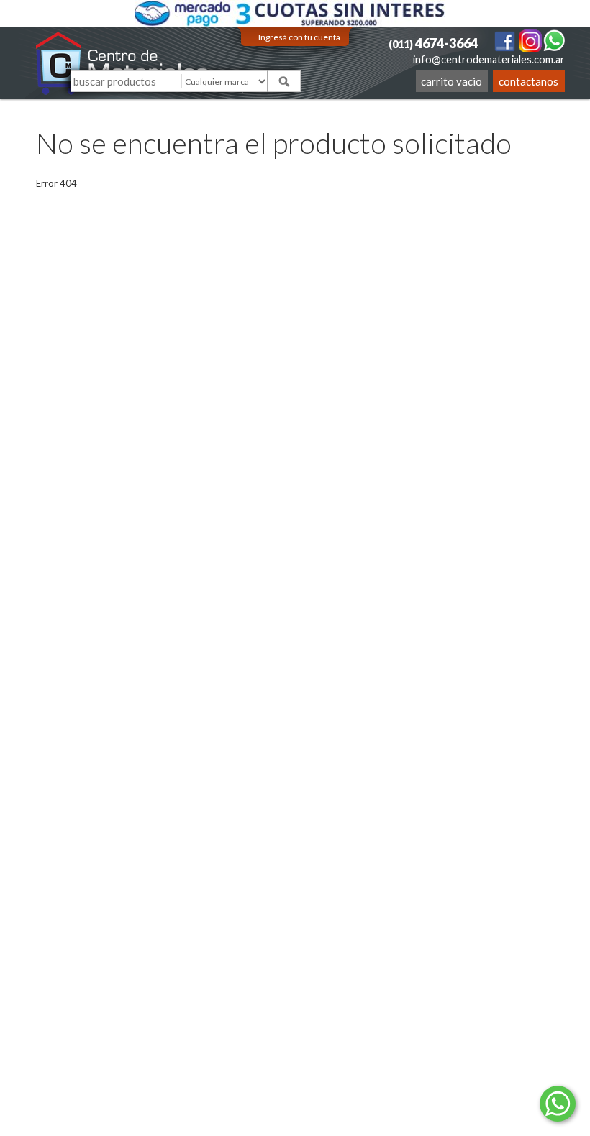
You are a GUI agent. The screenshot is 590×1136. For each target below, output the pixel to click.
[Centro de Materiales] (122, 63)
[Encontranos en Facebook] (505, 40)
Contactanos (528, 81)
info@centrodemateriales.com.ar (489, 59)
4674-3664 (433, 43)
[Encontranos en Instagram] (531, 40)
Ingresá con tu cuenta (299, 37)
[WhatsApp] (554, 40)
